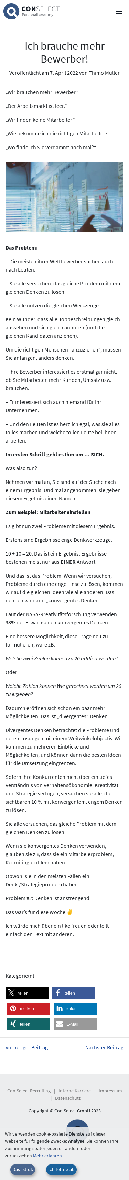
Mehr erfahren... (49, 1155)
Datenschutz (68, 1098)
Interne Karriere (74, 1091)
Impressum (110, 1091)
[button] (27, 993)
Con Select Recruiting (29, 1091)
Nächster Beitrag (104, 1047)
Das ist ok (22, 1169)
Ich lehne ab (61, 1169)
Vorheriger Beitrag (27, 1047)
